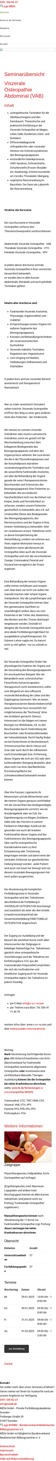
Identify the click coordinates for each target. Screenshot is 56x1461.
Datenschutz (7, 1446)
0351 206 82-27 (9, 1399)
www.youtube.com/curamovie (27, 1028)
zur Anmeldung (17, 1348)
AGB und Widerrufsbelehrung (17, 1458)
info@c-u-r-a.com (33, 1003)
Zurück (8, 1363)
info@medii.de (8, 1403)
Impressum (6, 1450)
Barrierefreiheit (9, 1454)
